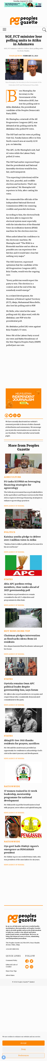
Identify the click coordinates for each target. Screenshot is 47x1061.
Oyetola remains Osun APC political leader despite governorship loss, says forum (21, 686)
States (8, 579)
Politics (9, 532)
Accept (23, 1043)
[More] (19, 415)
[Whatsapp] (15, 415)
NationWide (12, 786)
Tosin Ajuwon (15, 56)
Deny (23, 1049)
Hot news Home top (17, 631)
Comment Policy (11, 960)
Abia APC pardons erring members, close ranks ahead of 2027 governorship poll (21, 587)
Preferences (23, 1055)
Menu (16, 30)
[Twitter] (11, 415)
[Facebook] (6, 415)
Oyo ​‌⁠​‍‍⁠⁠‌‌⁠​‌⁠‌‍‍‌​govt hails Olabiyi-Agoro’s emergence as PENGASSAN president (21, 849)
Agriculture (12, 477)
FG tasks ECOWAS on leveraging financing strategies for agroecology (22, 484)
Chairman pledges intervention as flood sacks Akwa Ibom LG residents (22, 638)
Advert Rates (10, 975)
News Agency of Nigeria (14, 506)
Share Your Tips (11, 971)
